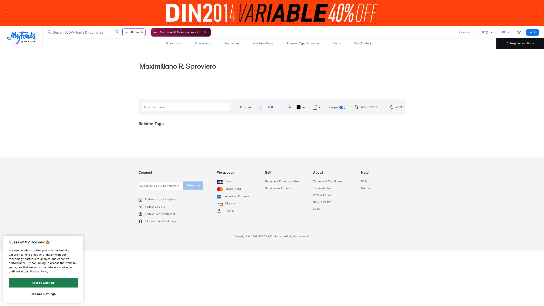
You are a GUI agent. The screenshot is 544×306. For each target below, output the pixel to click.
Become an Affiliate (278, 188)
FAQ (364, 181)
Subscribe (193, 185)
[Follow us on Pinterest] (142, 214)
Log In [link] (532, 32)
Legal (316, 208)
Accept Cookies (43, 282)
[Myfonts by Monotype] (21, 38)
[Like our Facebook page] (142, 221)
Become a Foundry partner (283, 181)
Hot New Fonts (263, 43)
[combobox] (95, 32)
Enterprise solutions (520, 43)
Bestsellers (232, 43)
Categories (201, 43)
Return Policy (322, 202)
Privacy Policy (322, 195)
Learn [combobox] (463, 32)
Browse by (172, 43)
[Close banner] (205, 32)
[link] (48, 32)
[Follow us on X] (142, 207)
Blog (335, 43)
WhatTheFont (362, 43)
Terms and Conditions (327, 181)
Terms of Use (322, 188)
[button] (5, 13)
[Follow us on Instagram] (142, 200)
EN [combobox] (504, 32)
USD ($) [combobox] (484, 32)
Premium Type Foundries (303, 43)
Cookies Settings (43, 294)
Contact (366, 188)
